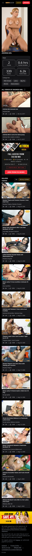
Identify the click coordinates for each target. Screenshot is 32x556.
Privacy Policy (15, 546)
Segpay (18, 540)
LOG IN (19, 2)
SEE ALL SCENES (24, 179)
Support (5, 546)
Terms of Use (7, 548)
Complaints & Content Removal (12, 550)
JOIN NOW (26, 2)
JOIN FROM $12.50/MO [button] (16, 172)
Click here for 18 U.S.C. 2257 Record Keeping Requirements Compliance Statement (14, 529)
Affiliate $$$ (18, 548)
